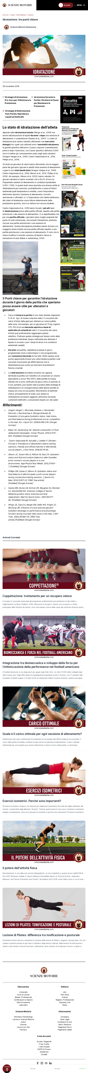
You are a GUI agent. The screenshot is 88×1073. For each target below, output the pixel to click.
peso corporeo (37, 147)
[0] (54, 5)
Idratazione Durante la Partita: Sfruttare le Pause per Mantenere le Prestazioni (46, 101)
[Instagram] (42, 1063)
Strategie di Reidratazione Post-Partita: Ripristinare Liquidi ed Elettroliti (17, 114)
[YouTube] (46, 1063)
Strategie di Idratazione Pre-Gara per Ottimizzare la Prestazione (18, 100)
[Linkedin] (50, 1063)
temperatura (22, 191)
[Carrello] (54, 5)
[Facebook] (37, 1063)
